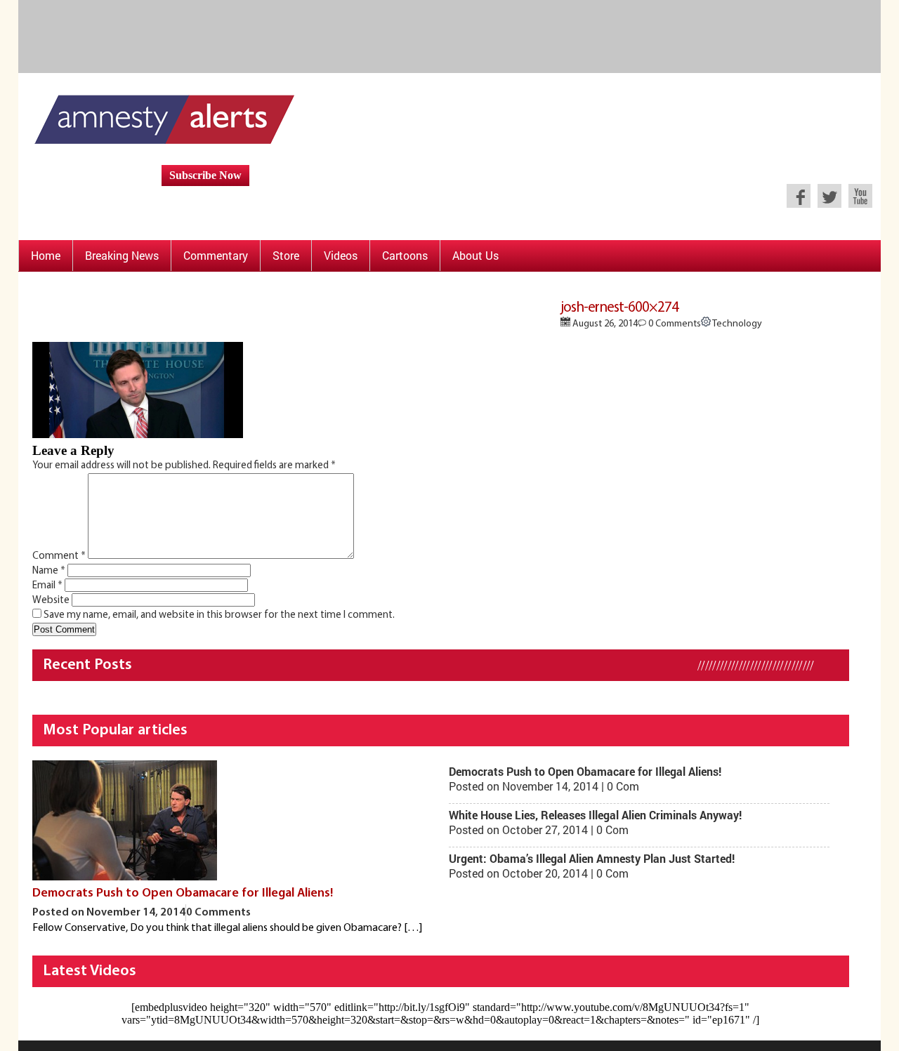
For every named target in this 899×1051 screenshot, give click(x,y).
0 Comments (673, 324)
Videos (340, 255)
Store (286, 255)
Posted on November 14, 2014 (108, 912)
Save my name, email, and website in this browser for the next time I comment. (219, 615)
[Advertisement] (453, 35)
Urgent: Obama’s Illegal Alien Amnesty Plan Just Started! (592, 858)
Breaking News (122, 255)
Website (51, 600)
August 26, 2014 (604, 324)
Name (48, 571)
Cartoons (405, 255)
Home (45, 255)
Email (47, 586)
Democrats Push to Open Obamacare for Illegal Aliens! (182, 893)
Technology (736, 324)
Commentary (215, 255)
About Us (475, 255)
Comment (59, 556)
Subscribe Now (205, 175)
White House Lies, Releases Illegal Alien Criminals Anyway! (595, 814)
